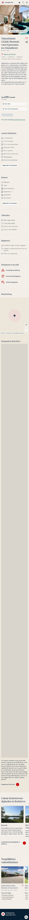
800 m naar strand (9, 220)
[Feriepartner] (7, 2)
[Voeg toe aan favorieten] (26, 38)
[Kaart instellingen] (26, 324)
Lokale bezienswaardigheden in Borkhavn (10, 843)
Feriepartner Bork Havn (8, 784)
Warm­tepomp (8, 157)
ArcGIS (2, 333)
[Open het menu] (26, 2)
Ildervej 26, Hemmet (10, 54)
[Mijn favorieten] (23, 2)
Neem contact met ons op (18, 119)
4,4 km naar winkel (9, 223)
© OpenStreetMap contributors (17, 333)
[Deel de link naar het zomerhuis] (26, 42)
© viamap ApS (8, 333)
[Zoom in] (26, 328)
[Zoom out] (26, 331)
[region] (14, 315)
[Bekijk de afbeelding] (14, 20)
